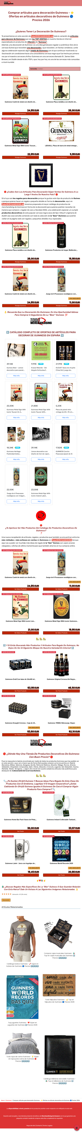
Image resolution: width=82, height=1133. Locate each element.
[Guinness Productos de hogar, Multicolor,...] (61, 235)
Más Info (16, 376)
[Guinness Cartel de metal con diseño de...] (20, 87)
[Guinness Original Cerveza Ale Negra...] (61, 664)
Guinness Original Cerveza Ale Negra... (61, 679)
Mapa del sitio (30, 1125)
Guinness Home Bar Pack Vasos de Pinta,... (20, 819)
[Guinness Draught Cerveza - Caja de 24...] (20, 708)
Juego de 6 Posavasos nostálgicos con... (61, 294)
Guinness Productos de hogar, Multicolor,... (61, 250)
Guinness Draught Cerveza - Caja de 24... (20, 723)
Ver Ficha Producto (20, 691)
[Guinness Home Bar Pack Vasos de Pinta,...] (20, 805)
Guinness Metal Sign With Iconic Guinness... (61, 621)
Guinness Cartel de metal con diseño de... (20, 102)
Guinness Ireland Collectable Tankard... (61, 819)
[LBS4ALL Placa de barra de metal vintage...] (61, 131)
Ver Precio (20, 831)
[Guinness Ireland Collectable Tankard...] (61, 805)
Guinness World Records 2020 (61, 863)
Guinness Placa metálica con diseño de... (61, 102)
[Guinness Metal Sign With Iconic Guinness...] (61, 606)
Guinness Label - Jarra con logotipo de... (20, 863)
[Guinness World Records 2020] (61, 848)
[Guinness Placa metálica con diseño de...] (61, 87)
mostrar (40, 68)
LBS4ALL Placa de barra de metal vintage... (61, 146)
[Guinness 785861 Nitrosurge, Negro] (61, 708)
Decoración (6, 900)
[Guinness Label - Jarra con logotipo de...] (20, 848)
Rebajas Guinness (20, 113)
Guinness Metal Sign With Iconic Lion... (20, 621)
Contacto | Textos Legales (44, 1125)
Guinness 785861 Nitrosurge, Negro (61, 723)
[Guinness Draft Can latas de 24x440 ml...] (20, 664)
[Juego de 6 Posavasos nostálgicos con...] (61, 279)
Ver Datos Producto (20, 589)
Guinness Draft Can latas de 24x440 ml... (20, 679)
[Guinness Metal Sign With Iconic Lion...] (20, 606)
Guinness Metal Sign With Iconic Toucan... (20, 146)
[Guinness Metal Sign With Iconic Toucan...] (20, 131)
